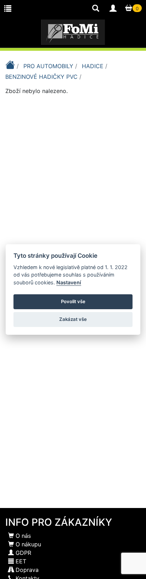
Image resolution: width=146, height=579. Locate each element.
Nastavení (68, 282)
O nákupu (27, 544)
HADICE (93, 66)
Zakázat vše (73, 319)
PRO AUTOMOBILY (49, 66)
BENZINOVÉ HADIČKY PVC (42, 76)
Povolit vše (73, 301)
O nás (22, 535)
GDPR (22, 552)
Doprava (26, 569)
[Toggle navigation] (8, 8)
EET (20, 561)
